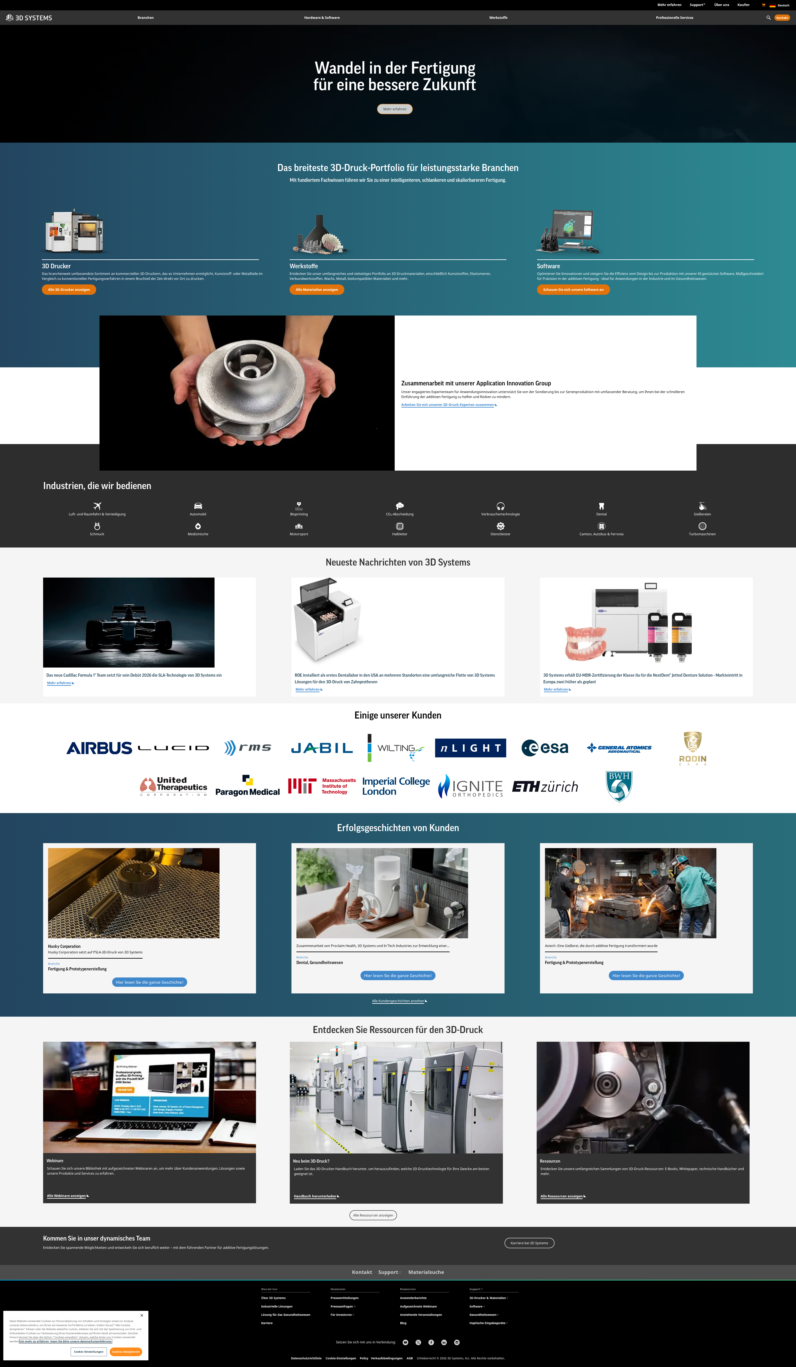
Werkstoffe (498, 17)
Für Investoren (341, 1315)
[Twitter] (418, 1343)
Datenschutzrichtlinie (306, 1358)
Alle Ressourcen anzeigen (562, 1196)
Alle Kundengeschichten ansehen (398, 1001)
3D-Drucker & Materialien (488, 1298)
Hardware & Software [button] (322, 17)
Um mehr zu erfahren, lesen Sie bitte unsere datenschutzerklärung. (65, 1341)
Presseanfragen (342, 1306)
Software (476, 1306)
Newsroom (338, 1289)
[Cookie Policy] (370, 1358)
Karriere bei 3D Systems (529, 1243)
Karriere (267, 1323)
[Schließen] (141, 1315)
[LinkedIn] (444, 1343)
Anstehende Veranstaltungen (421, 1315)
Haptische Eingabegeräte (487, 1323)
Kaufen (744, 4)
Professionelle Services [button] (674, 17)
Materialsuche (426, 1272)
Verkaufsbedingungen (387, 1358)
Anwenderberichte (413, 1298)
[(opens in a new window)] (764, 5)
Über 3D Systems (273, 1298)
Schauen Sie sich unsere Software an (573, 289)
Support (696, 4)
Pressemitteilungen (345, 1298)
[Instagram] (457, 1343)
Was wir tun (269, 1289)
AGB (410, 1358)
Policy (365, 1358)
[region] (75, 1335)
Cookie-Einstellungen (341, 1358)
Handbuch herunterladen (315, 1196)
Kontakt (782, 18)
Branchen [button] (146, 17)
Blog (403, 1323)
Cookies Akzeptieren (126, 1352)
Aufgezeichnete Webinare (418, 1306)
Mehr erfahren (670, 4)
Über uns (721, 4)
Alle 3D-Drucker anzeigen (69, 289)
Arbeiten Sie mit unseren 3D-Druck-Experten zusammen (447, 404)
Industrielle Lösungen (276, 1306)
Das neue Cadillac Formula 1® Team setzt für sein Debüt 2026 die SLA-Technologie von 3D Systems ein (134, 675)
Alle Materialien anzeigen (317, 289)
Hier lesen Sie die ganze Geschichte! (149, 982)
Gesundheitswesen (483, 1315)
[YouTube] (405, 1343)
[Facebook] (431, 1343)
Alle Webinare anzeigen (66, 1195)
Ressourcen (408, 1289)
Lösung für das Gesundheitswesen (285, 1315)
